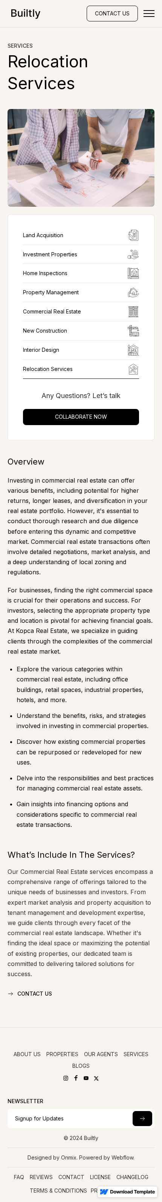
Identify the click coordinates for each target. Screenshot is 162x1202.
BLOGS (81, 1066)
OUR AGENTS (101, 1054)
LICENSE (100, 1177)
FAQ (19, 1177)
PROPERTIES (62, 1054)
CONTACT (71, 1177)
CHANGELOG (132, 1177)
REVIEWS (41, 1177)
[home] (24, 13)
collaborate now (81, 416)
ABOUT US (27, 1054)
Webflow (122, 1157)
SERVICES (136, 1054)
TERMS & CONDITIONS (58, 1190)
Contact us (112, 13)
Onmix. (69, 1157)
